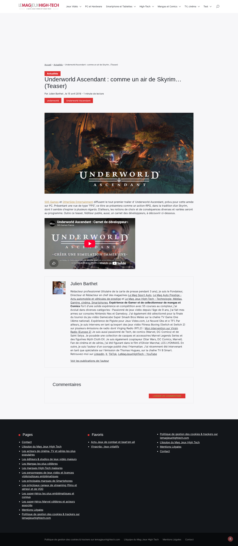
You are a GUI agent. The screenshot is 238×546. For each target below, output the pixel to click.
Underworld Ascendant (78, 100)
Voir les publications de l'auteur (89, 360)
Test (206, 6)
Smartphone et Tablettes (119, 6)
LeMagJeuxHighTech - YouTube (137, 354)
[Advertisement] (97, 22)
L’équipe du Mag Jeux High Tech (42, 446)
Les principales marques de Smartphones (47, 480)
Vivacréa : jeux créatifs (105, 446)
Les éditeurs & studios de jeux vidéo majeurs (49, 459)
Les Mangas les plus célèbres (40, 463)
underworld (53, 100)
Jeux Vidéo (72, 6)
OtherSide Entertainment (78, 202)
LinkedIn (99, 354)
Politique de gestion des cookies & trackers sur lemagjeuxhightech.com (82, 539)
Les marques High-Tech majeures (42, 468)
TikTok (113, 354)
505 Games (52, 202)
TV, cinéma (190, 6)
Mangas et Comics (167, 6)
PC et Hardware (93, 6)
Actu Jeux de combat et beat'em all (113, 442)
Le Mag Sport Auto (140, 295)
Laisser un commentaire (167, 396)
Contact (27, 442)
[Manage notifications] (230, 538)
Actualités (52, 73)
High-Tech (145, 6)
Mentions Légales (32, 509)
